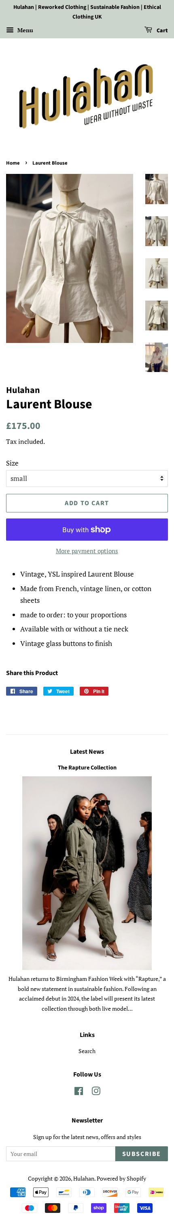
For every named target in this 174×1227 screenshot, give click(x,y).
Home (13, 163)
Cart (161, 31)
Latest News (87, 751)
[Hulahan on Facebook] (78, 1092)
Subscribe (141, 1154)
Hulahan (83, 1178)
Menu (24, 30)
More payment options (87, 551)
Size (12, 463)
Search (87, 1051)
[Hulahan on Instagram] (95, 1092)
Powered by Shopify (121, 1178)
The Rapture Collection (87, 767)
